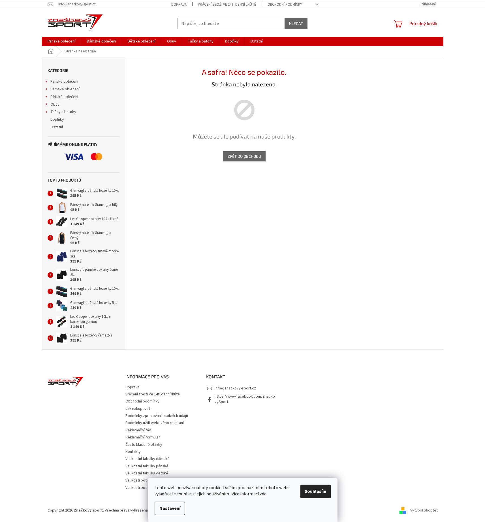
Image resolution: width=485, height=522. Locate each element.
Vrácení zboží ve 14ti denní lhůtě (227, 4)
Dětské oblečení (64, 97)
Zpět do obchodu (244, 156)
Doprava (179, 4)
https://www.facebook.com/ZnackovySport (245, 399)
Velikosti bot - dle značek (146, 488)
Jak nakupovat (137, 409)
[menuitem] (61, 41)
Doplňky (57, 119)
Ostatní (56, 127)
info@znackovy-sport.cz (235, 388)
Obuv (54, 104)
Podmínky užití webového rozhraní (154, 423)
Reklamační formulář (142, 437)
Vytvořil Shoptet (424, 510)
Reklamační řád (138, 430)
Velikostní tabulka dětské (146, 473)
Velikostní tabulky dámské (147, 459)
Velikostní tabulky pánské (146, 466)
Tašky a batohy (63, 112)
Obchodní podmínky (285, 4)
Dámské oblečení (65, 89)
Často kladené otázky (143, 445)
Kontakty (133, 452)
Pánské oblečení (64, 81)
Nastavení (169, 508)
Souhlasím (315, 491)
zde (263, 494)
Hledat (296, 23)
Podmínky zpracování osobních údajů (156, 416)
